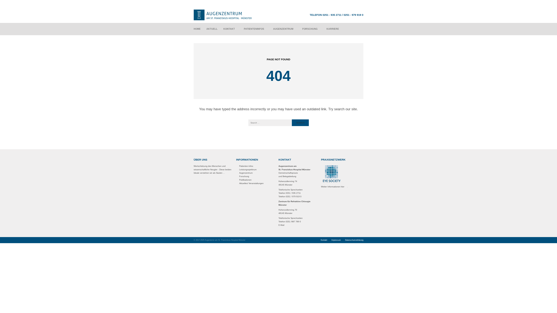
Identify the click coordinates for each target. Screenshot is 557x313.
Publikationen (245, 180)
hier (342, 186)
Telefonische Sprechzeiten (290, 190)
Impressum (336, 240)
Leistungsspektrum (248, 169)
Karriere (333, 29)
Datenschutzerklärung (354, 240)
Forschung (310, 29)
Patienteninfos (254, 29)
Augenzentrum (283, 29)
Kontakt (229, 29)
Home (197, 29)
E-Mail (281, 225)
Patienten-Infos (246, 166)
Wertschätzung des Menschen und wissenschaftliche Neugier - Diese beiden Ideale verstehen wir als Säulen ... (212, 169)
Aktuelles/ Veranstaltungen (251, 183)
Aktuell (212, 29)
